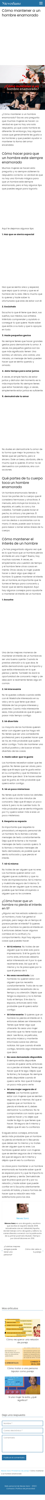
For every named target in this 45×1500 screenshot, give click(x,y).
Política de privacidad (25, 1488)
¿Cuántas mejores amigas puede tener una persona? (12, 1250)
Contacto (10, 1488)
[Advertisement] (22, 40)
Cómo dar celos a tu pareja (33, 1250)
